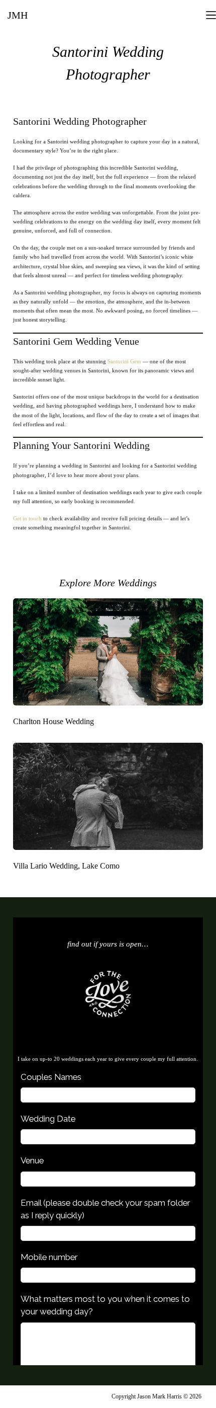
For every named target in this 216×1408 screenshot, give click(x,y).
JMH (18, 15)
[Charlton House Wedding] (108, 652)
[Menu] (211, 15)
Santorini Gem (124, 361)
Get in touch (27, 518)
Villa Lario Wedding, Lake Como (66, 866)
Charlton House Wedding (53, 721)
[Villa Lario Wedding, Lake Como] (108, 796)
